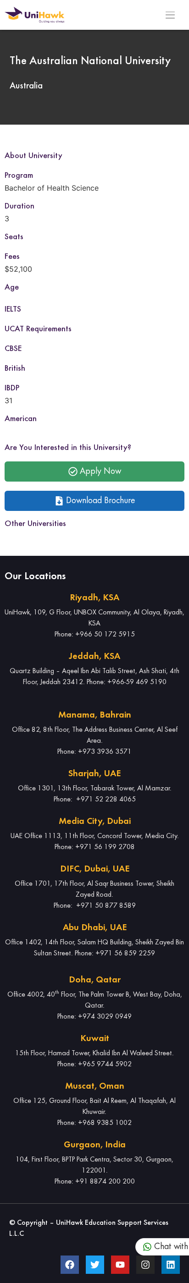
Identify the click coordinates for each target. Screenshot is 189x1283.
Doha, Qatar (95, 980)
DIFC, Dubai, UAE (94, 869)
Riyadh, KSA (94, 598)
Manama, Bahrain (94, 715)
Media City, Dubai (95, 821)
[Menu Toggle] (170, 15)
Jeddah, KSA (94, 656)
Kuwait (94, 1038)
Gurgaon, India (95, 1145)
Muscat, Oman (94, 1086)
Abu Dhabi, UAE (95, 927)
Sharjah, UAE (94, 774)
